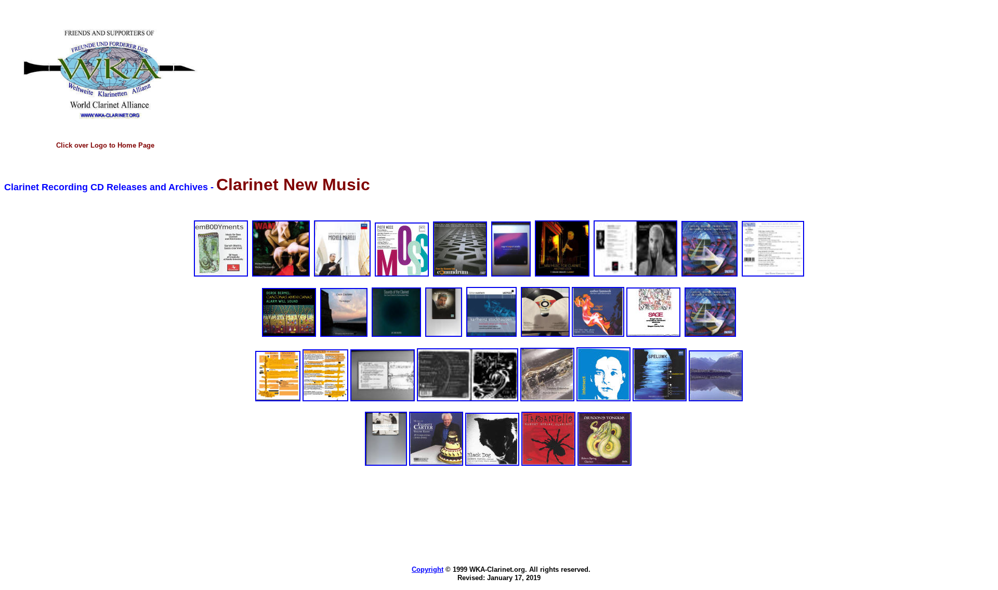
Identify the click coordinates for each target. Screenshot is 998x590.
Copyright (427, 569)
